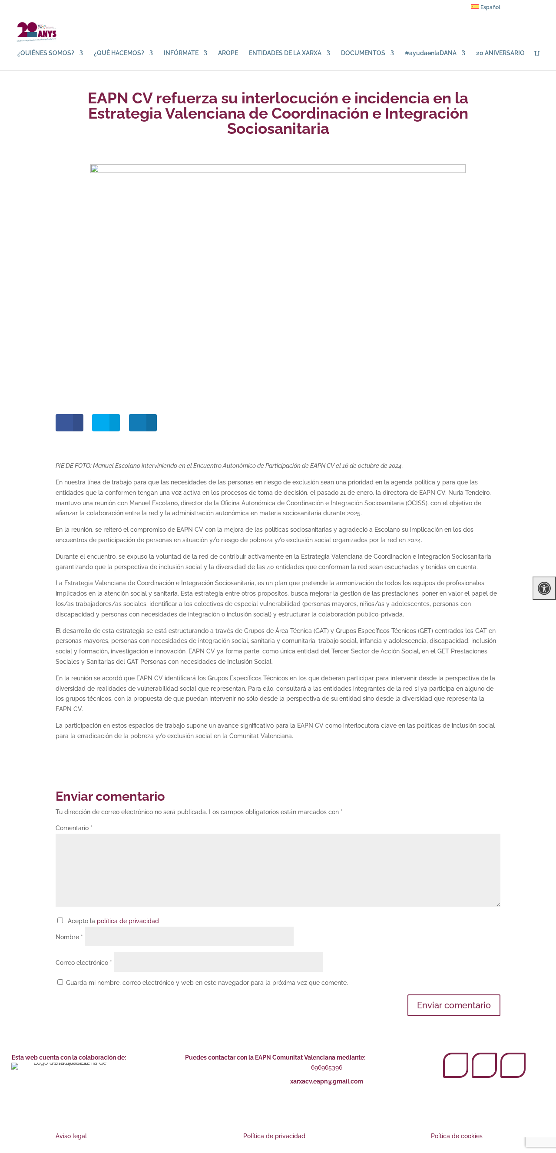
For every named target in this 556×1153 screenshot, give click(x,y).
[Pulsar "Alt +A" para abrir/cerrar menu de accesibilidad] (544, 588)
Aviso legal (71, 1136)
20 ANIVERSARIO (500, 53)
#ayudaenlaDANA (431, 53)
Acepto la (111, 921)
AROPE (228, 53)
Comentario (74, 828)
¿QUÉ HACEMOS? (119, 53)
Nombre (69, 937)
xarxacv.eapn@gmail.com (326, 1081)
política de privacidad (128, 921)
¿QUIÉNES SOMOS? (45, 53)
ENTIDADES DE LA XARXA (285, 53)
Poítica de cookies (457, 1136)
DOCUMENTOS (363, 53)
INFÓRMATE (181, 53)
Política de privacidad (274, 1136)
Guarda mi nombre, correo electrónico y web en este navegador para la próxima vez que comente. (207, 982)
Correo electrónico (84, 962)
